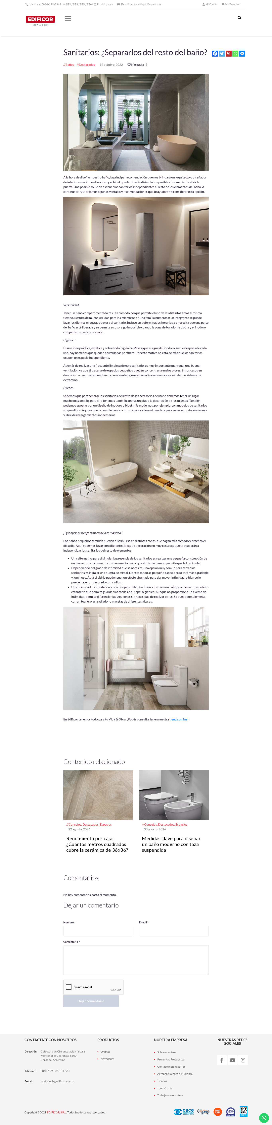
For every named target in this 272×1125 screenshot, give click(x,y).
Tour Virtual (164, 1088)
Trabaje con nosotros (170, 1095)
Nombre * (69, 922)
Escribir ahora (105, 4)
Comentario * (71, 941)
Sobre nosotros (166, 1052)
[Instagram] (243, 1060)
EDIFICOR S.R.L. (57, 1112)
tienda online (178, 719)
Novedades (107, 1058)
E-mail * (144, 922)
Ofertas (105, 1051)
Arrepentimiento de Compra (175, 1073)
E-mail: (141, 4)
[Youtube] (233, 1060)
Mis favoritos (232, 4)
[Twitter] (222, 54)
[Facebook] (215, 54)
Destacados (87, 64)
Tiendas (162, 1081)
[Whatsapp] (235, 54)
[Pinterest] (229, 54)
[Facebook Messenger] (242, 54)
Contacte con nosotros (171, 1066)
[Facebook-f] (222, 1060)
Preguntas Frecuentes (170, 1059)
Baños (70, 64)
